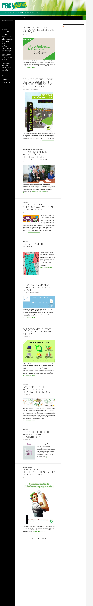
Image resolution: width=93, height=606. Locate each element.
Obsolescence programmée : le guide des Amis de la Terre (39, 472)
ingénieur (7, 51)
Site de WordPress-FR (6, 82)
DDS (3, 34)
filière (5, 50)
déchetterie (10, 39)
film (7, 50)
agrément (4, 27)
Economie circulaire (62, 17)
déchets (5, 39)
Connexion (4, 77)
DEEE (6, 34)
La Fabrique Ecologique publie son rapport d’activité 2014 (37, 434)
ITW (68, 17)
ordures (3, 55)
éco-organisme (6, 67)
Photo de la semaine (52, 17)
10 (38, 538)
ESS (3, 50)
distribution (4, 36)
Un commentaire (34, 89)
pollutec (5, 57)
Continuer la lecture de (29, 67)
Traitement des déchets (36, 17)
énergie (9, 69)
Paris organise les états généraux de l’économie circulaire (37, 331)
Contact (72, 17)
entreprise (8, 45)
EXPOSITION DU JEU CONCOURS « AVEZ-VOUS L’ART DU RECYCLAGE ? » (39, 207)
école (3, 69)
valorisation (5, 65)
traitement (7, 62)
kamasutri (11, 51)
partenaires (7, 55)
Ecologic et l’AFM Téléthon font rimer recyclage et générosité (38, 389)
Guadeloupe (4, 51)
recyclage (5, 60)
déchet (11, 37)
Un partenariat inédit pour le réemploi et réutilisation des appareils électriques (36, 156)
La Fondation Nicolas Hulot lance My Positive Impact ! (37, 287)
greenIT (10, 50)
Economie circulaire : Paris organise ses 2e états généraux (38, 30)
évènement (5, 70)
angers (8, 27)
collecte (4, 30)
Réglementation (27, 17)
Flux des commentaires (6, 81)
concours (9, 29)
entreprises (4, 46)
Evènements (19, 17)
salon (11, 60)
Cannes (10, 27)
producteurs (10, 57)
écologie (6, 69)
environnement (7, 48)
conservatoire (4, 32)
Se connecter (79, 17)
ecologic (4, 45)
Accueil (14, 17)
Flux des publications (6, 79)
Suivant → (44, 538)
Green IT (44, 17)
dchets (11, 32)
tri (11, 62)
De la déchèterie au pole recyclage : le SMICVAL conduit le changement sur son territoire (38, 83)
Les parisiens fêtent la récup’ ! (36, 245)
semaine (3, 62)
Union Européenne (6, 63)
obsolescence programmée (6, 54)
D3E (8, 32)
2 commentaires (35, 292)
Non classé (35, 24)
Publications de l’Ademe (70, 26)
